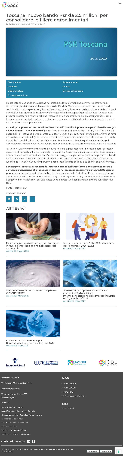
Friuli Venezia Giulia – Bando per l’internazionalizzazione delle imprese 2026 (30, 342)
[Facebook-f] (33, 441)
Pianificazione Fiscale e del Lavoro (15, 434)
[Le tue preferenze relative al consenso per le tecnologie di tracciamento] (119, 451)
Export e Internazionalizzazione (14, 423)
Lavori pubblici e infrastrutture (13, 430)
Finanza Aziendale (9, 426)
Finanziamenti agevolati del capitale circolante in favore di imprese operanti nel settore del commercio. (32, 246)
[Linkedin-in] (28, 441)
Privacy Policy (93, 451)
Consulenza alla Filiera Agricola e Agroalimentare (21, 415)
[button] (9, 199)
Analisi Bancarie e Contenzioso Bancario (18, 411)
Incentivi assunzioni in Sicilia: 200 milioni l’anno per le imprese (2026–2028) (89, 244)
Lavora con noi (68, 408)
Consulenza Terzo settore (12, 419)
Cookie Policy (106, 451)
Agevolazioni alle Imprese (12, 407)
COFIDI (65, 404)
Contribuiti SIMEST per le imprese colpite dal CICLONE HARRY (31, 292)
